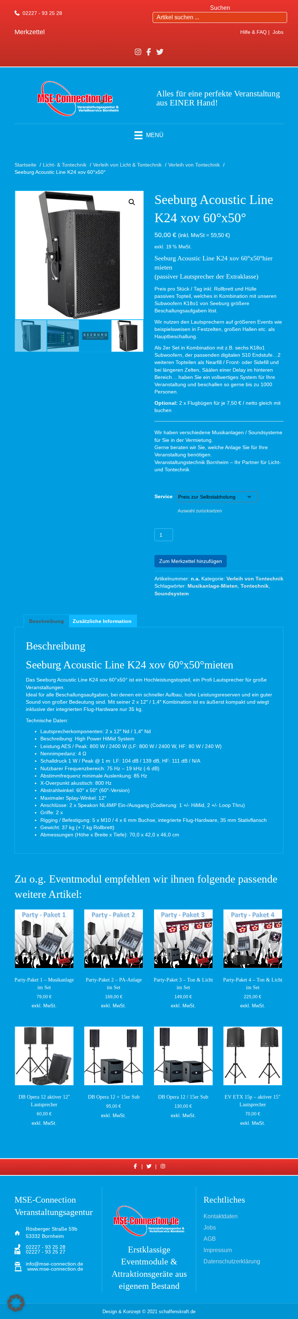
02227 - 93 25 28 (42, 13)
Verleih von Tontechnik (254, 578)
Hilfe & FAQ (253, 32)
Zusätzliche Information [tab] (102, 621)
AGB (210, 1239)
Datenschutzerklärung (232, 1261)
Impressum (218, 1250)
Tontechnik (255, 586)
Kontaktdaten (221, 1216)
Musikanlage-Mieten (213, 586)
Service (163, 496)
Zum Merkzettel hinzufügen (190, 561)
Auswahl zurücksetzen (200, 510)
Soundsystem (171, 593)
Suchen (220, 8)
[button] (131, 202)
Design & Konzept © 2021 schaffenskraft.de (149, 1311)
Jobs (278, 32)
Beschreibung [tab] (46, 621)
